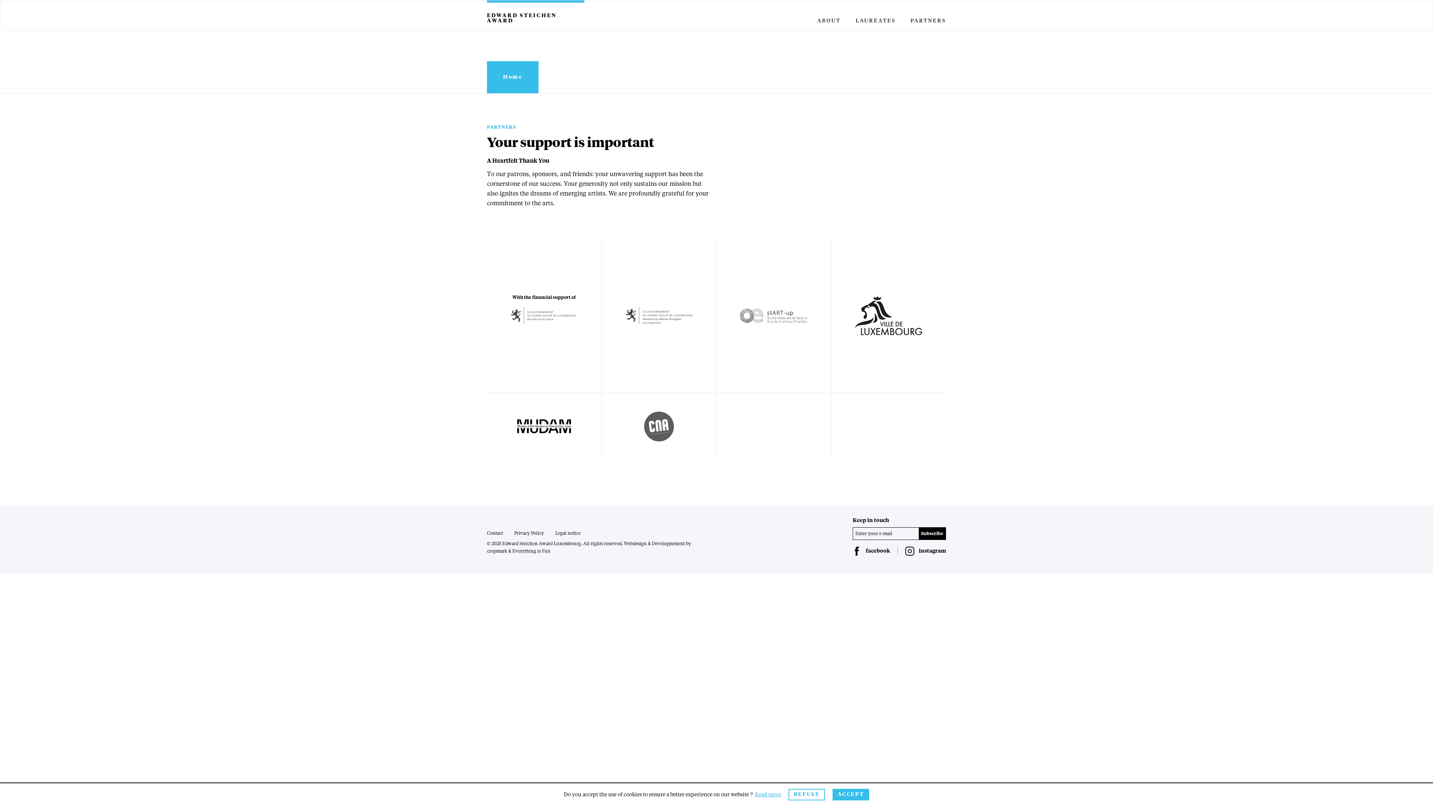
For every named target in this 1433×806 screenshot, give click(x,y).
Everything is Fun (531, 551)
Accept (851, 794)
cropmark (497, 551)
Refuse (807, 794)
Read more (768, 794)
